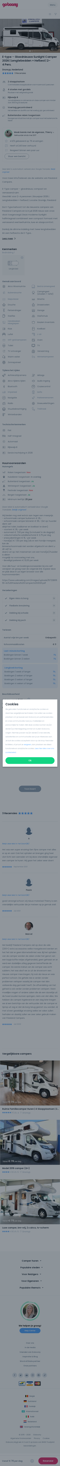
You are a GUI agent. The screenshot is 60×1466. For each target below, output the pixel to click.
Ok (30, 760)
